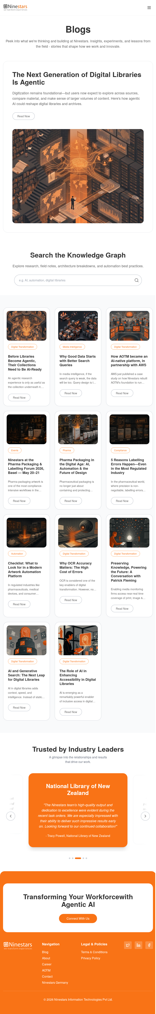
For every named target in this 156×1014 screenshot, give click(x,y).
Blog (45, 952)
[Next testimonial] (145, 816)
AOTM (46, 970)
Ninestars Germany (55, 982)
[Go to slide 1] (69, 858)
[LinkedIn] (138, 945)
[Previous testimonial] (10, 816)
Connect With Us (78, 918)
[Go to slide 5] (86, 858)
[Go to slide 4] (83, 858)
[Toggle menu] (149, 7)
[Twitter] (128, 945)
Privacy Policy (90, 958)
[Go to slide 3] (78, 858)
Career (46, 964)
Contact (47, 976)
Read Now (23, 116)
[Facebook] (149, 945)
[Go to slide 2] (72, 858)
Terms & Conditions (94, 952)
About (46, 958)
